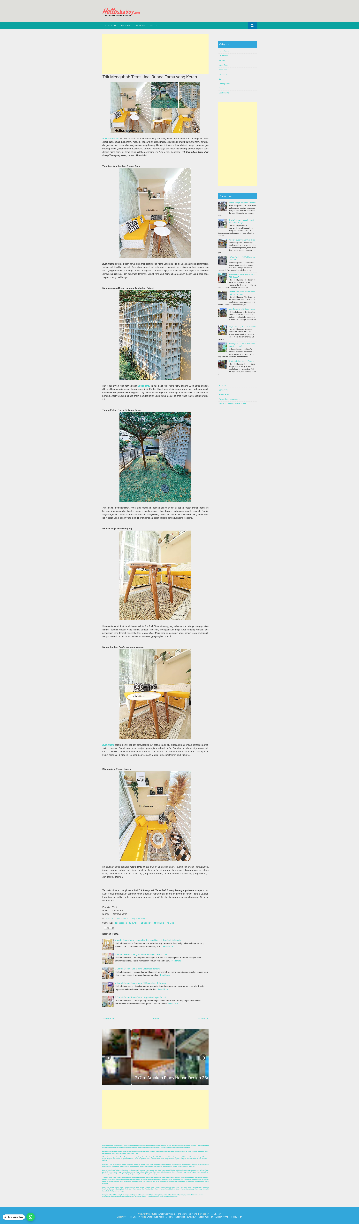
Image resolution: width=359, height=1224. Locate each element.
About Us (222, 385)
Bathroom (140, 25)
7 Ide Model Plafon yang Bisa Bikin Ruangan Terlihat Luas (141, 954)
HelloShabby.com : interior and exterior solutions (175, 1214)
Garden (222, 79)
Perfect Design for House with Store (242, 203)
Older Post (203, 1018)
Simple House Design (232, 1217)
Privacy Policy (224, 395)
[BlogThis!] (107, 928)
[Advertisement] (155, 54)
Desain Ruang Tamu (131, 918)
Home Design (224, 51)
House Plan (223, 56)
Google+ (147, 923)
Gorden (222, 88)
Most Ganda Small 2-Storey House (242, 309)
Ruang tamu (108, 745)
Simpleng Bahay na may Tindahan (242, 361)
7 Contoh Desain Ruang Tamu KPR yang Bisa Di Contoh (140, 983)
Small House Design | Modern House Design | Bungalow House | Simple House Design (184, 1217)
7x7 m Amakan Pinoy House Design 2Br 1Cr (146, 1077)
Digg (171, 923)
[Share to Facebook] (113, 928)
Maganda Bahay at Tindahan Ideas (242, 327)
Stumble (160, 923)
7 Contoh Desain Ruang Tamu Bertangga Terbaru (137, 968)
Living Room (110, 25)
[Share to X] (110, 928)
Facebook (122, 923)
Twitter (134, 923)
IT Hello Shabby (133, 1217)
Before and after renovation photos (232, 404)
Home (156, 1018)
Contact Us (223, 390)
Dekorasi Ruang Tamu (114, 918)
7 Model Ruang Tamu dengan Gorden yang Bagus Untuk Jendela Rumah (148, 940)
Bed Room (125, 25)
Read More (168, 946)
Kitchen (153, 25)
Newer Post (108, 1018)
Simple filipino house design (230, 399)
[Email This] (105, 928)
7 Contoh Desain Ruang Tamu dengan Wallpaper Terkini (140, 997)
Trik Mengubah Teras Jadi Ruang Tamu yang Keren (149, 76)
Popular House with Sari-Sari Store (242, 240)
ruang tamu (144, 385)
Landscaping (224, 93)
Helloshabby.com (110, 138)
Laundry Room (224, 84)
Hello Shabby (215, 1214)
